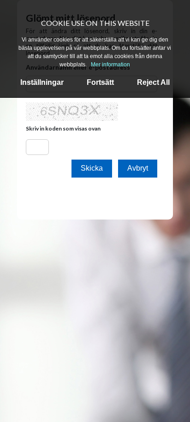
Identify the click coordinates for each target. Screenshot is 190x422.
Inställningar (42, 82)
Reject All (153, 82)
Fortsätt (100, 82)
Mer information (110, 64)
